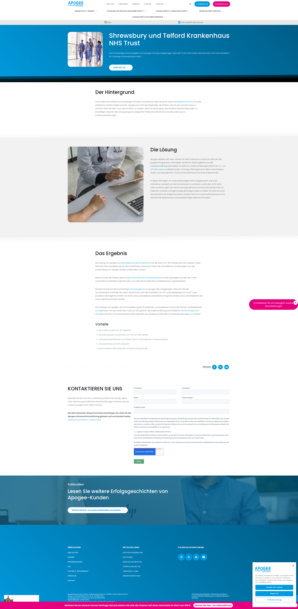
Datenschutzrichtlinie (77, 419)
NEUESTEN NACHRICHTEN (132, 562)
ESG (69, 566)
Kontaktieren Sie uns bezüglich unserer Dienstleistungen (274, 304)
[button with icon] (181, 557)
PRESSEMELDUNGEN (75, 562)
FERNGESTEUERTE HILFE (131, 576)
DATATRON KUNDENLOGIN (133, 552)
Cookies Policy (94, 419)
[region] (274, 584)
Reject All (274, 593)
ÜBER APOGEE (73, 552)
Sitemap (195, 598)
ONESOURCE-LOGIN (130, 571)
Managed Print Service (183, 101)
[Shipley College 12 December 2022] (6, 599)
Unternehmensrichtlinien (201, 594)
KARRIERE (71, 557)
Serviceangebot (136, 289)
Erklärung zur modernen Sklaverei (217, 596)
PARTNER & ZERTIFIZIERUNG (78, 571)
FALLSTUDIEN (127, 557)
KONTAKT (71, 580)
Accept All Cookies (274, 587)
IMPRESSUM (72, 576)
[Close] (293, 565)
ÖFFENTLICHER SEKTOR (131, 566)
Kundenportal (163, 605)
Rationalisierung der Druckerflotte (135, 263)
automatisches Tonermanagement (147, 277)
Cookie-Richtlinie (198, 596)
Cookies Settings (274, 600)
